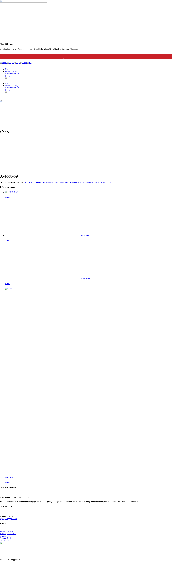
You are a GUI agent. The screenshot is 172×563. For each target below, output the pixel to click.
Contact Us (4, 540)
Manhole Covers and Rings (57, 182)
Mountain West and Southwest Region (84, 182)
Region (103, 182)
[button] (6, 79)
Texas (109, 182)
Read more (18, 192)
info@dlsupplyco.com (8, 519)
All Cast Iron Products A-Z (34, 182)
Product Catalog (6, 531)
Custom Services (6, 538)
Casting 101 (5, 536)
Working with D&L (8, 534)
